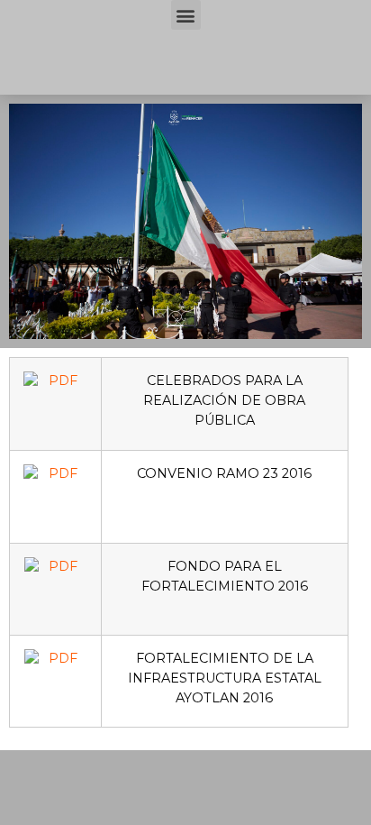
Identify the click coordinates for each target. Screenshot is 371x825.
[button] (186, 15)
